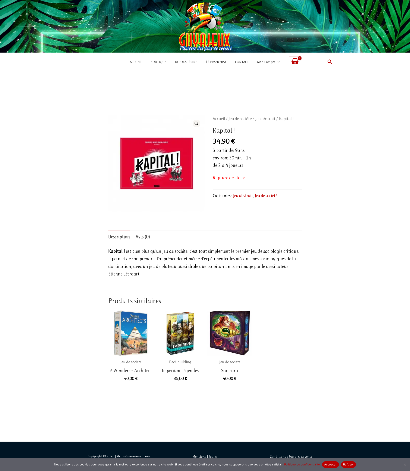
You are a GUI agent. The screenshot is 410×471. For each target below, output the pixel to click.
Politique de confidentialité (302, 464)
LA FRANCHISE (216, 62)
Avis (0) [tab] (143, 236)
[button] (330, 62)
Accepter (330, 464)
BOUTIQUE (158, 62)
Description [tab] (119, 236)
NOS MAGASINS (186, 62)
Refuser (348, 464)
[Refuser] (405, 464)
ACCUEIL (136, 62)
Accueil (219, 118)
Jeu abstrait (265, 118)
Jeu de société (240, 118)
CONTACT (242, 62)
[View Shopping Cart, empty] (295, 61)
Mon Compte (266, 62)
